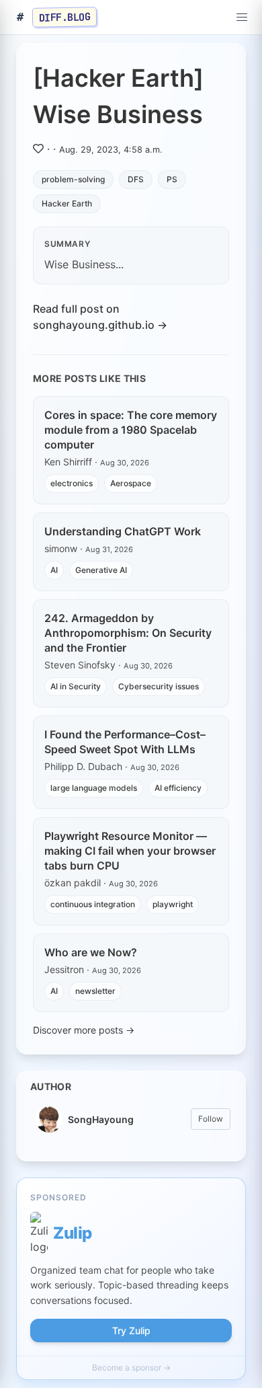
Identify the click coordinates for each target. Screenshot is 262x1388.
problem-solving (73, 179)
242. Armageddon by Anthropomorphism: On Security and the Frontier (128, 632)
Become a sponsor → (131, 1367)
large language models (93, 788)
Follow (210, 1119)
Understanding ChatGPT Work (122, 531)
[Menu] (242, 17)
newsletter (95, 991)
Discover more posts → (83, 1030)
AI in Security (75, 686)
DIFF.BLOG (65, 16)
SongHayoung (101, 1119)
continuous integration (92, 904)
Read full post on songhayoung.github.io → (100, 317)
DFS (136, 179)
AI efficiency (178, 788)
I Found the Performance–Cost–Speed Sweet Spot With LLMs (125, 742)
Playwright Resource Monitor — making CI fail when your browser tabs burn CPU (130, 850)
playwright (172, 904)
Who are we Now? (90, 952)
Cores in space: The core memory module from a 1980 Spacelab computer (130, 429)
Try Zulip (131, 1330)
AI (54, 570)
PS (172, 179)
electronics (71, 483)
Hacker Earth (67, 203)
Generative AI (101, 570)
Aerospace (130, 483)
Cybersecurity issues (158, 686)
